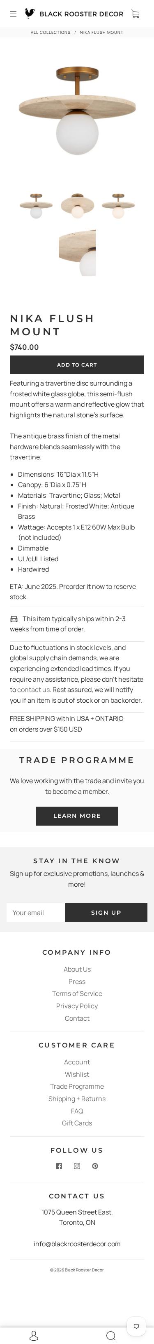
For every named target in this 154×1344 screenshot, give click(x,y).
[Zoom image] (77, 118)
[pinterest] (95, 1166)
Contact (77, 1018)
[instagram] (77, 1166)
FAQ (77, 1111)
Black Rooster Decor (84, 1270)
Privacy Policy (77, 1005)
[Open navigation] (19, 13)
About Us (77, 969)
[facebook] (59, 1166)
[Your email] (36, 913)
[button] (24, 118)
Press (77, 981)
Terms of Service (77, 993)
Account (77, 1061)
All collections (51, 32)
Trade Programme (77, 1086)
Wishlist (77, 1074)
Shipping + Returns (77, 1098)
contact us (33, 689)
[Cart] (135, 14)
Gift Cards (77, 1122)
